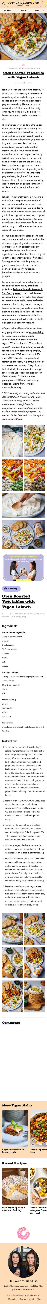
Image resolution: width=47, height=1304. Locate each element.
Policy (39, 1299)
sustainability (36, 332)
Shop (23, 10)
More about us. (29, 1289)
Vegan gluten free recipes (29, 68)
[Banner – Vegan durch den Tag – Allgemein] (23, 567)
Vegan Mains (13, 68)
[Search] (4, 4)
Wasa (18, 293)
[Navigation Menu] (43, 4)
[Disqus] (23, 1060)
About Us (39, 10)
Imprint (31, 1299)
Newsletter (12, 1299)
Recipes (7, 10)
